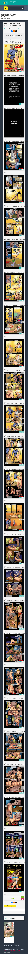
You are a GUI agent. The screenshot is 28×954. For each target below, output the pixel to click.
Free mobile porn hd (5, 18)
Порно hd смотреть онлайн (7, 16)
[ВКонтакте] (12, 31)
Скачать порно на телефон (7, 13)
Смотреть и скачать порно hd (7, 15)
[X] (16, 31)
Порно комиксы (10, 2)
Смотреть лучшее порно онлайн (8, 14)
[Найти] (22, 8)
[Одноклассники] (14, 31)
